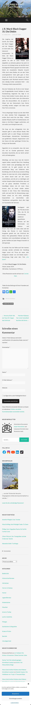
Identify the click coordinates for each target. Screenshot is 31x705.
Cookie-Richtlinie (15, 702)
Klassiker (5, 607)
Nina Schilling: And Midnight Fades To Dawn (15, 524)
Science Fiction (6, 631)
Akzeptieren (15, 693)
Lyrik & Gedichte (7, 617)
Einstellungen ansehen (15, 698)
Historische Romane (8, 578)
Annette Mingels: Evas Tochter (11, 519)
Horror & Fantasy (10, 298)
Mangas (4, 622)
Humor (4, 593)
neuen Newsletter (19, 426)
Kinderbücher (6, 602)
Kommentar (6, 347)
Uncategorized (6, 641)
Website (4, 388)
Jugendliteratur (6, 597)
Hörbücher (5, 583)
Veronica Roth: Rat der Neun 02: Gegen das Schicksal (8, 318)
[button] (28, 684)
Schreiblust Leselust (15, 5)
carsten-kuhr (8, 303)
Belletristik (5, 573)
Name (4, 372)
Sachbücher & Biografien (9, 626)
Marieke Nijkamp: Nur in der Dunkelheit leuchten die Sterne (22, 318)
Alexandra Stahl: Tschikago (10, 543)
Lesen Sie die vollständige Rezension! (13, 503)
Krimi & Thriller (6, 612)
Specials (4, 636)
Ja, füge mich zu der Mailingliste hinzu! (14, 395)
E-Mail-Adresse (7, 380)
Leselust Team (16, 34)
